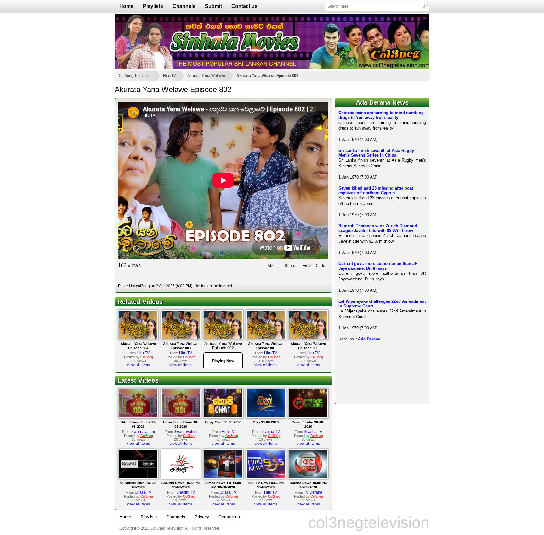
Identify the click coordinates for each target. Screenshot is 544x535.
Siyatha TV (270, 431)
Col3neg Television (135, 76)
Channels (184, 6)
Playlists (153, 6)
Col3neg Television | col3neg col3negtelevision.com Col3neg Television (272, 41)
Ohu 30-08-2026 (266, 422)
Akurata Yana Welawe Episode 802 (267, 76)
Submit (213, 6)
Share (290, 265)
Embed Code (314, 265)
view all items (138, 365)
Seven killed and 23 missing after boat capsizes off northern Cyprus (375, 190)
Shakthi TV (185, 492)
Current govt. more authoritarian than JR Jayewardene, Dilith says (377, 266)
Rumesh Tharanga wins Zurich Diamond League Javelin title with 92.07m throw (377, 228)
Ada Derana (369, 339)
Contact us (244, 6)
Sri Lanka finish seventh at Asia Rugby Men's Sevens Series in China (376, 152)
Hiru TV (169, 76)
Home (126, 6)
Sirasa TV (143, 492)
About (273, 265)
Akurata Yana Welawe (206, 76)
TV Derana (313, 492)
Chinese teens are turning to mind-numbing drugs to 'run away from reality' (381, 115)
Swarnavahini (143, 431)
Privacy (202, 516)
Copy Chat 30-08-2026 (223, 422)
